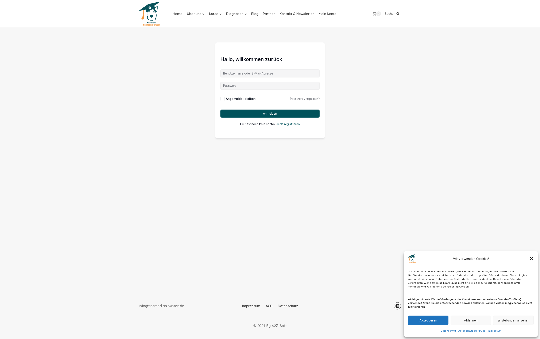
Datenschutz (448, 330)
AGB (269, 306)
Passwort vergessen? (305, 99)
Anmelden (270, 113)
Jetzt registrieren (288, 124)
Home (177, 14)
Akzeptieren (428, 320)
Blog (255, 14)
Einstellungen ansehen (513, 320)
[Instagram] (397, 305)
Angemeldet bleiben (241, 98)
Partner (269, 14)
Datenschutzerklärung (472, 330)
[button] (531, 258)
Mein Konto (327, 14)
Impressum (494, 330)
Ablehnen (471, 320)
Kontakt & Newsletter (296, 14)
